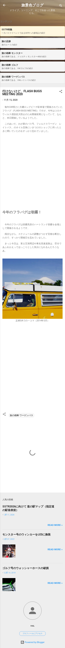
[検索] (61, 6)
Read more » (55, 525)
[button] (61, 92)
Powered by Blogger (34, 642)
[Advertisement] (32, 171)
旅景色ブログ (32, 5)
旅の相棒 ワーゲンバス (21, 415)
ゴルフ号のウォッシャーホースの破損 (25, 568)
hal (32, 626)
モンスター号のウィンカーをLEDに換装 (26, 534)
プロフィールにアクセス (32, 633)
